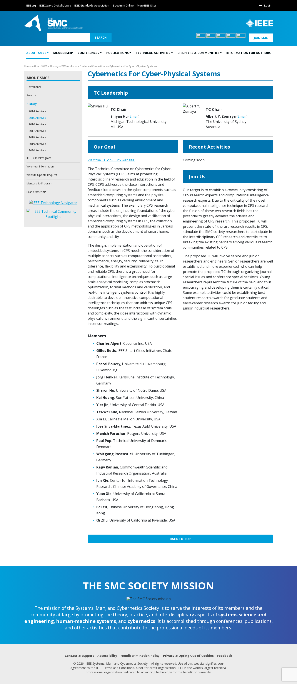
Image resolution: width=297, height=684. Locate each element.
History (54, 66)
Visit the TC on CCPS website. (111, 160)
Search (101, 37)
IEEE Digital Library (55, 5)
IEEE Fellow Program (39, 158)
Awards (31, 95)
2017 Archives (37, 131)
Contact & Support (79, 656)
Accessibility (107, 656)
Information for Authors (248, 53)
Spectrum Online (123, 5)
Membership (63, 53)
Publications (117, 53)
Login (267, 5)
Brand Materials (36, 192)
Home (27, 66)
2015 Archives (69, 66)
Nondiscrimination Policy (140, 656)
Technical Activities (153, 53)
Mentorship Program (39, 183)
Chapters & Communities (198, 53)
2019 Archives (37, 144)
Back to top (180, 539)
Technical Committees (93, 66)
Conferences (88, 53)
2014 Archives (37, 111)
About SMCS (36, 53)
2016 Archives (37, 124)
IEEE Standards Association (91, 5)
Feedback (224, 656)
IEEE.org (31, 5)
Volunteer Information (40, 166)
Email (134, 116)
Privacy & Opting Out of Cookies (188, 656)
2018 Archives (37, 137)
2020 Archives (37, 150)
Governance (34, 87)
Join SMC (261, 38)
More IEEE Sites (147, 5)
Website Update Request (42, 175)
